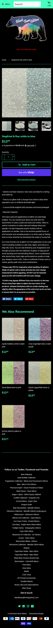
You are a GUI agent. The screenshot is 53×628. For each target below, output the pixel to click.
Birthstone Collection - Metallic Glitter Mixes (26, 545)
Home (4, 60)
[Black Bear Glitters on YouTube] (32, 607)
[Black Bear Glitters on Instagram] (28, 607)
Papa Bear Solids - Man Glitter (26, 551)
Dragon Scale (26, 504)
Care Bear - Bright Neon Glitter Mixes (26, 525)
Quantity (5, 152)
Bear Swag (26, 588)
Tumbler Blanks (26, 581)
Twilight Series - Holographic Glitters (26, 528)
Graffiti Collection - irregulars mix (26, 498)
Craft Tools (26, 575)
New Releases (26, 474)
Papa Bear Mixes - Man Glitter (26, 555)
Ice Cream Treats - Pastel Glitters (26, 521)
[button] (26, 145)
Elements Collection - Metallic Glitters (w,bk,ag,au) (26, 511)
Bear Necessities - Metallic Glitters (26, 508)
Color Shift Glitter (26, 531)
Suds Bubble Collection (26, 478)
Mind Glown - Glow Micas (26, 491)
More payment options (26, 180)
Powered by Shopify (36, 614)
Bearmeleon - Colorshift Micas (26, 561)
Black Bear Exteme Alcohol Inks (26, 558)
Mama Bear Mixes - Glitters (26, 541)
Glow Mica (26, 568)
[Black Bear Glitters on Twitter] (19, 607)
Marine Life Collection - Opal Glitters (26, 518)
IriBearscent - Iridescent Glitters (26, 514)
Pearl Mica (26, 565)
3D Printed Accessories (26, 578)
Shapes (26, 548)
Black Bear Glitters (20, 614)
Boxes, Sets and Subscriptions (26, 585)
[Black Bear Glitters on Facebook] (23, 607)
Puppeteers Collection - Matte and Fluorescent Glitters (26, 481)
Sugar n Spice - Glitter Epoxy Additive (26, 494)
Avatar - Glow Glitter (27, 538)
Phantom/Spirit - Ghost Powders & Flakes (26, 488)
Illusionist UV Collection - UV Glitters (26, 535)
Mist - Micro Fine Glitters (26, 484)
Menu (7, 4)
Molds (26, 571)
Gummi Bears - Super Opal (26, 501)
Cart (49, 6)
